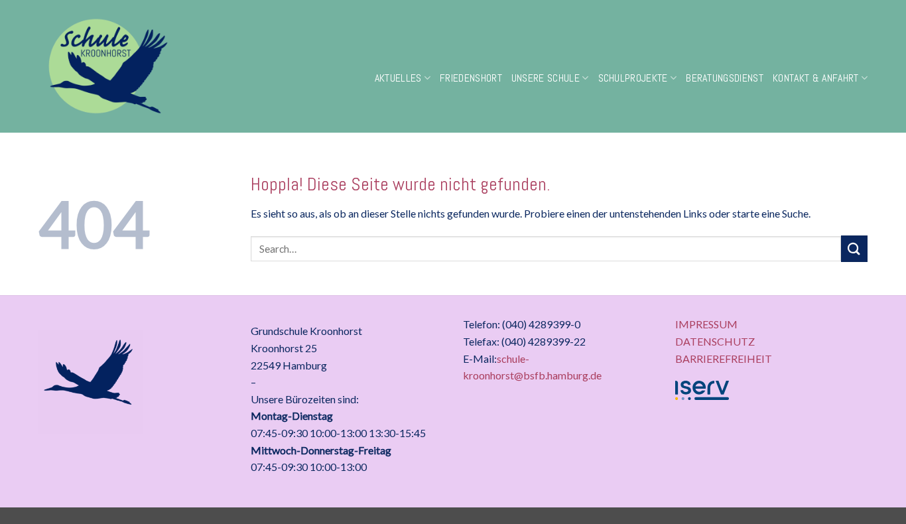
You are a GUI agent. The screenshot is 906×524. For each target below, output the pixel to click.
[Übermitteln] (854, 248)
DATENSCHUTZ (715, 341)
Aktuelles (398, 78)
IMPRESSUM (706, 324)
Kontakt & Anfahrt (815, 78)
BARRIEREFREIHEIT (723, 358)
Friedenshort (471, 78)
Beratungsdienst (724, 78)
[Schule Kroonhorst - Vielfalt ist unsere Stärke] (148, 66)
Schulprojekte (633, 78)
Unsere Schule (545, 78)
